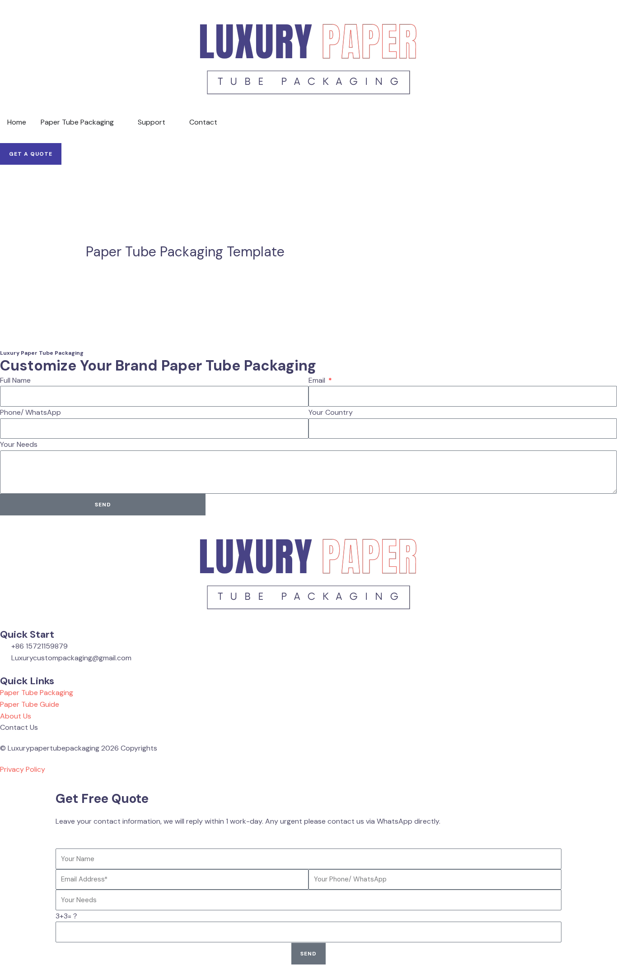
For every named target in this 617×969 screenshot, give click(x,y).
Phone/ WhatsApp (30, 412)
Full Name (15, 380)
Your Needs (18, 444)
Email (317, 380)
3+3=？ (67, 916)
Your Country (330, 412)
